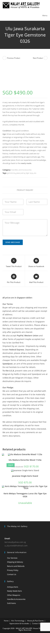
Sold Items (11, 603)
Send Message (12, 242)
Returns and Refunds (15, 566)
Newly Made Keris (14, 591)
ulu (35, 173)
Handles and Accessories (21, 170)
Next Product (38, 58)
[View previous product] (4, 58)
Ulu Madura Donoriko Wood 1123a (25, 460)
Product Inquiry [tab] (25, 190)
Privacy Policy (12, 570)
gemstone (11, 173)
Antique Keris (12, 587)
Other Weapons (13, 595)
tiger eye (29, 173)
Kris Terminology (17, 620)
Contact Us (11, 574)
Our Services (12, 558)
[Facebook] (6, 532)
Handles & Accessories (16, 599)
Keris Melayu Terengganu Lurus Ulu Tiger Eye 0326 (25, 495)
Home (6, 620)
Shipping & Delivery (15, 562)
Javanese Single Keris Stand (25, 476)
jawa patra (20, 173)
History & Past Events (35, 620)
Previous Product (13, 58)
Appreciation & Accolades (19, 623)
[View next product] (46, 58)
